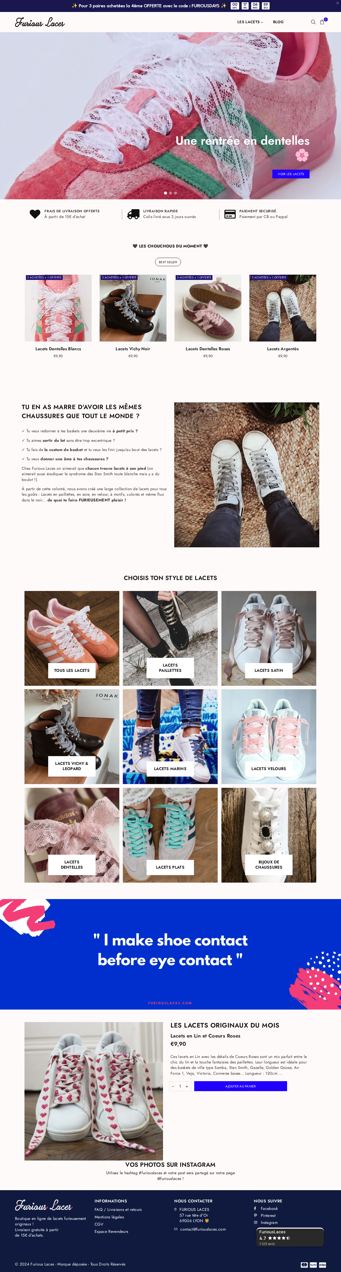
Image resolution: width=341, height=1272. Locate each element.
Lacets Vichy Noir (133, 349)
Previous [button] (7, 116)
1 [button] (165, 193)
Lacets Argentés (283, 349)
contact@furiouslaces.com (203, 1229)
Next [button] (334, 116)
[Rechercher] (313, 22)
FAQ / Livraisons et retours (118, 1209)
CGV (99, 1224)
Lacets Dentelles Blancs (58, 349)
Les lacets (249, 22)
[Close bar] (338, 3)
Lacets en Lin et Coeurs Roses (205, 1036)
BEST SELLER (168, 262)
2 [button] (170, 193)
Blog (278, 22)
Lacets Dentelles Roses (208, 349)
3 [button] (175, 193)
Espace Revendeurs (111, 1231)
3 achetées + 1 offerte (44, 277)
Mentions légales (109, 1217)
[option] (170, 115)
